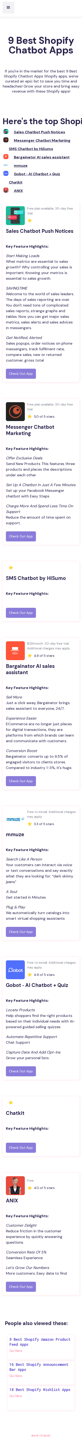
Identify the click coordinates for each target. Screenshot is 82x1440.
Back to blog (41, 1435)
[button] (8, 7)
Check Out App (21, 373)
